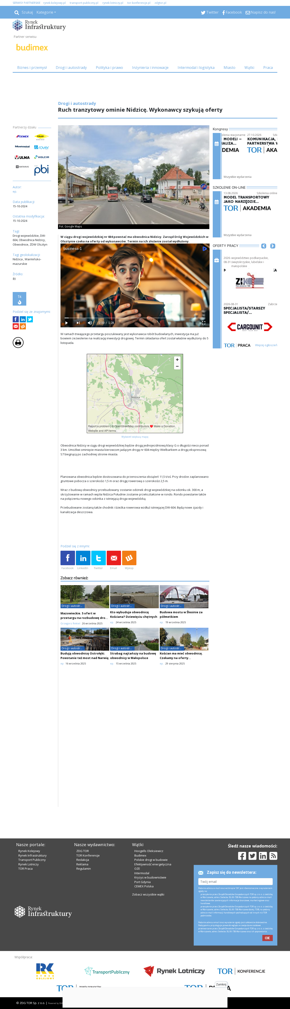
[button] (263, 253)
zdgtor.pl (160, 3)
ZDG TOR (82, 851)
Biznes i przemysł (32, 67)
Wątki (249, 67)
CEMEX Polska (144, 886)
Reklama (82, 864)
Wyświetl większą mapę (134, 436)
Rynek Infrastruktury (32, 855)
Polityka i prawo (109, 67)
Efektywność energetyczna (152, 864)
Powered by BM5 (56, 1003)
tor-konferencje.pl (138, 3)
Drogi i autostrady (71, 67)
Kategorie (44, 12)
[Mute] (90, 323)
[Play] (66, 323)
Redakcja (82, 860)
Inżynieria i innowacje (150, 67)
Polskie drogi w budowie (151, 860)
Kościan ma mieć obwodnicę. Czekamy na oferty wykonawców (181, 657)
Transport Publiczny (32, 860)
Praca (268, 67)
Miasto (229, 67)
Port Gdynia (142, 882)
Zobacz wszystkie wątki (148, 894)
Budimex (140, 855)
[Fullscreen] (203, 323)
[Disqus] (135, 749)
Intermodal (141, 873)
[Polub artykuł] (16, 319)
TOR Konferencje (88, 855)
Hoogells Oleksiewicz (148, 851)
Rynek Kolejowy (29, 851)
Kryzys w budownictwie (150, 877)
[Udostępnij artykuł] (23, 319)
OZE (137, 869)
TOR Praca (25, 869)
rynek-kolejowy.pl (54, 3)
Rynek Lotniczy (28, 864)
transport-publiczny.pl (84, 3)
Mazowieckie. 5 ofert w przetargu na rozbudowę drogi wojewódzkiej (84, 617)
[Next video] (78, 323)
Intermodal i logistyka (196, 67)
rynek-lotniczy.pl (112, 3)
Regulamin (83, 869)
